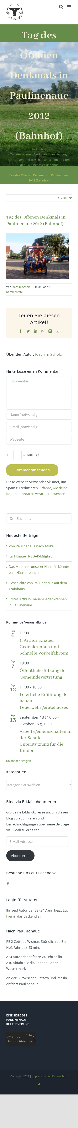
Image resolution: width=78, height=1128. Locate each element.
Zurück (66, 198)
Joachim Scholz (21, 287)
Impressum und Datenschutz (50, 1076)
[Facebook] (8, 883)
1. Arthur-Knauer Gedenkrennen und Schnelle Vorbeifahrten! (44, 647)
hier (9, 916)
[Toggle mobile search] (61, 7)
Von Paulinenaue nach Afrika (31, 546)
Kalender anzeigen (18, 761)
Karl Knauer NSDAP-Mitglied (31, 556)
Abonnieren (20, 855)
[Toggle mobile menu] (69, 7)
